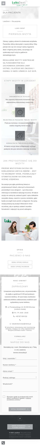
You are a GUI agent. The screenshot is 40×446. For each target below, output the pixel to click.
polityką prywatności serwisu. (19, 398)
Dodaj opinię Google (20, 262)
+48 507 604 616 (21, 316)
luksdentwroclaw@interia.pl (21, 324)
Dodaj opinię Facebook (20, 266)
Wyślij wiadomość (18, 409)
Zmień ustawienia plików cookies (19, 426)
